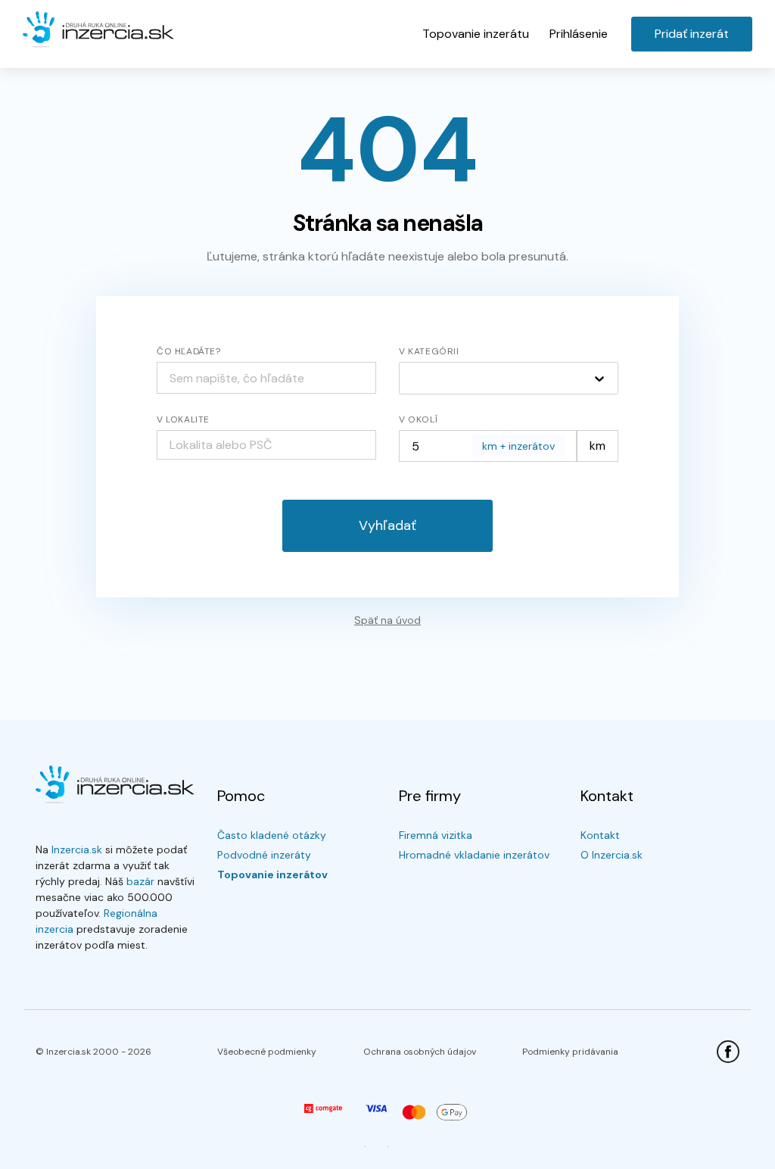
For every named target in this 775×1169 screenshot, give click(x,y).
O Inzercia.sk (611, 855)
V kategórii (429, 351)
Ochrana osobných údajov (419, 1052)
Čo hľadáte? (189, 351)
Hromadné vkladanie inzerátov (474, 855)
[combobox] (266, 445)
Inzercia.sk (76, 849)
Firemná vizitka (435, 835)
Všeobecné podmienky (266, 1052)
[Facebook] (728, 1051)
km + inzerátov (518, 446)
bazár (140, 881)
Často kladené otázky (271, 835)
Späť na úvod (387, 620)
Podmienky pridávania (570, 1052)
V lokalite (183, 419)
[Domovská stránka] (98, 30)
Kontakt (600, 835)
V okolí (418, 419)
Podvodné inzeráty (264, 855)
